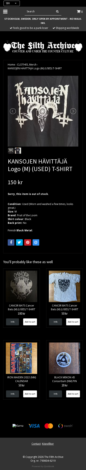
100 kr (21, 313)
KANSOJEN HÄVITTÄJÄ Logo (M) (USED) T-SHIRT (35, 68)
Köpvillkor (48, 444)
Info (12, 321)
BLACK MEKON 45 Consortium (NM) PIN (64, 379)
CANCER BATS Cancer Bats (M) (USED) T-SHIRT (21, 307)
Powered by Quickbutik (43, 466)
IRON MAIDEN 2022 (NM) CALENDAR (21, 379)
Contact (36, 444)
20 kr (65, 385)
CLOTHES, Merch (27, 64)
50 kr (65, 313)
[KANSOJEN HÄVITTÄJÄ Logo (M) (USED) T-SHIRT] (43, 111)
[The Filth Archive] (43, 46)
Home (11, 64)
